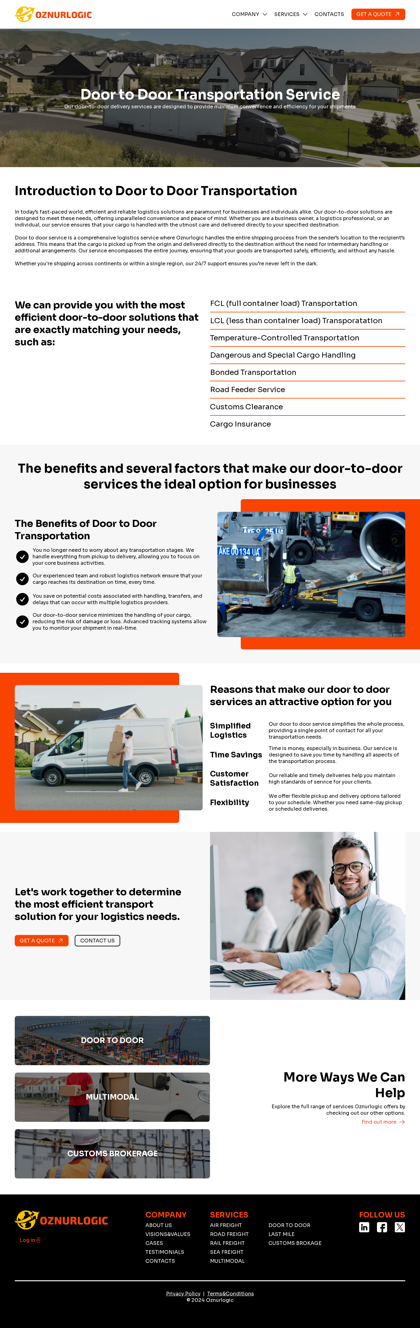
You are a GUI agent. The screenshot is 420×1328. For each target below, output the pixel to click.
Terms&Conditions (230, 1293)
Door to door (289, 1225)
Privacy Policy (183, 1293)
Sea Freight (227, 1252)
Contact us (97, 940)
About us (158, 1225)
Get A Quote (373, 14)
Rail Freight (227, 1243)
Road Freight (229, 1234)
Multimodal (227, 1261)
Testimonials (164, 1252)
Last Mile (281, 1234)
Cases (154, 1243)
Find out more (379, 1122)
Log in (27, 1240)
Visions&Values (167, 1234)
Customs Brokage (295, 1243)
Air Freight (226, 1225)
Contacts (329, 14)
